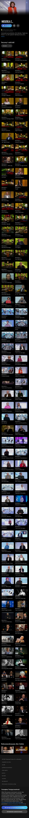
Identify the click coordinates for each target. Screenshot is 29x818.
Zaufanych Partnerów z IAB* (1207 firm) (11, 802)
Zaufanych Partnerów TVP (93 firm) (16, 803)
